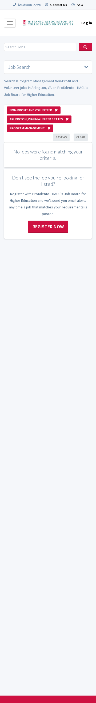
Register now (48, 227)
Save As (61, 137)
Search (85, 47)
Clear (80, 137)
